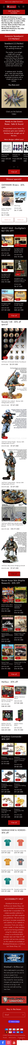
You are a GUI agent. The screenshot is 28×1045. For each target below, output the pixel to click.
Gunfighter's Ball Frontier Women (18, 304)
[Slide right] (17, 167)
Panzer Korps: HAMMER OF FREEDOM (18, 606)
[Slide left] (10, 167)
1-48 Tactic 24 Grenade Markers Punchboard (13, 362)
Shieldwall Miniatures (13, 1035)
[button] (4, 7)
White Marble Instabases (5, 155)
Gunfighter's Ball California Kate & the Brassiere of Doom (20, 280)
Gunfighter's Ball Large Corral (6, 304)
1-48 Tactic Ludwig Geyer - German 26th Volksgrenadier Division (12, 483)
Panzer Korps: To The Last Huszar (20, 663)
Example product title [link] (7, 851)
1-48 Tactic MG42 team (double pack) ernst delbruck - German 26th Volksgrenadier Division (13, 525)
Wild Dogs (17, 205)
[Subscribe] (23, 1015)
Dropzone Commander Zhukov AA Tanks (6, 785)
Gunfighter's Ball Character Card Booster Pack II (6, 275)
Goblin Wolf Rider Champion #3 (6, 209)
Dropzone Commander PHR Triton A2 (6, 810)
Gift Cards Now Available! (13, 12)
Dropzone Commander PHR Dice (19, 810)
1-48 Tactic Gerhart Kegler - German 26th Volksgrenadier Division (12, 442)
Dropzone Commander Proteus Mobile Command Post (19, 760)
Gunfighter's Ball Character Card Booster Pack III (18, 250)
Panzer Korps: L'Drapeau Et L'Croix (7, 663)
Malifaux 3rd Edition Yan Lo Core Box (7, 700)
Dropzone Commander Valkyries (7, 758)
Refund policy (12, 1037)
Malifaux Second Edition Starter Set (6, 724)
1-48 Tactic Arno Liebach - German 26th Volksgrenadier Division (12, 401)
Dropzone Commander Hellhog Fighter (20, 785)
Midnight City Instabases (16, 155)
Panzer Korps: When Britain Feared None (7, 605)
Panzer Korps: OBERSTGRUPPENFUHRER (7, 635)
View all (14, 172)
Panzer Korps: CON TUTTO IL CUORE (19, 634)
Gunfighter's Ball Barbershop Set (6, 249)
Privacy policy (21, 1037)
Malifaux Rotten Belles (18, 724)
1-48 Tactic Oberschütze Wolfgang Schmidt (13, 565)
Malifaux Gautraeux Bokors (19, 697)
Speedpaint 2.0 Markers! (14, 43)
